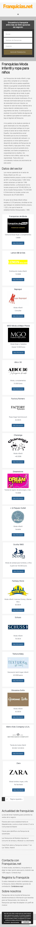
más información (15, 922)
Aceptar (26, 922)
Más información (18, 243)
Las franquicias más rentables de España (18, 6)
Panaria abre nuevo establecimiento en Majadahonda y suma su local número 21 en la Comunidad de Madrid (18, 824)
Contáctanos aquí (17, 886)
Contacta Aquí (16, 873)
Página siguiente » (16, 799)
